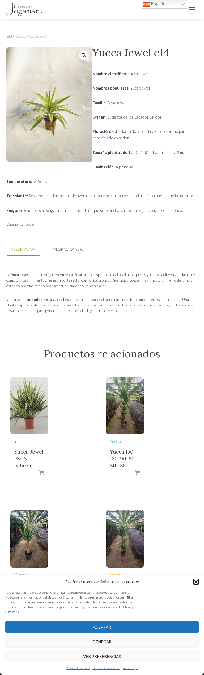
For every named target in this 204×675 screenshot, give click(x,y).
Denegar (102, 641)
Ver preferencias (102, 656)
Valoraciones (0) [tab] (68, 249)
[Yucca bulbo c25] (29, 539)
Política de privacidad (106, 668)
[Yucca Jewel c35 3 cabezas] (29, 405)
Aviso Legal (130, 668)
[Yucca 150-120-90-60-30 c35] (125, 405)
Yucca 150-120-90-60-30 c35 (123, 458)
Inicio (10, 36)
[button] (196, 581)
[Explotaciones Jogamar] (27, 9)
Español (158, 4)
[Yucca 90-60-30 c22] (125, 539)
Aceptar (102, 627)
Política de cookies (78, 668)
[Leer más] (41, 473)
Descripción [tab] (23, 249)
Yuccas (20, 36)
